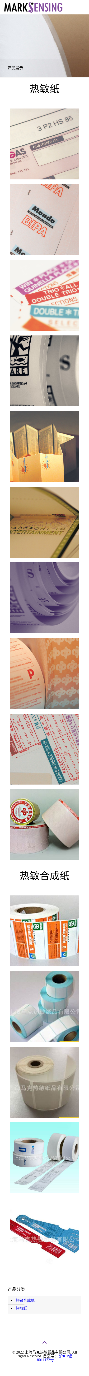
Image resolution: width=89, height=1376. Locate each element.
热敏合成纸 (25, 1300)
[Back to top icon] (45, 1342)
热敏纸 (21, 1308)
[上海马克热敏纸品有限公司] (33, 7)
